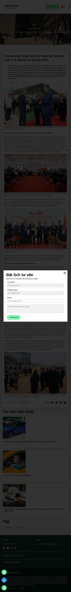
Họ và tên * (11, 282)
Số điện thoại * (12, 290)
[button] (65, 273)
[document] (35, 296)
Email (9, 298)
